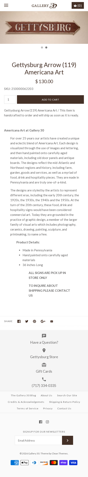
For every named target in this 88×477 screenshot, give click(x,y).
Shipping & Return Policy (64, 401)
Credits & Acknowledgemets (26, 401)
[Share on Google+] (43, 321)
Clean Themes (60, 453)
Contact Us (64, 408)
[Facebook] (40, 421)
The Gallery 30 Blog (23, 395)
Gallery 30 (33, 453)
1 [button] (42, 48)
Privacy (48, 408)
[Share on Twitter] (26, 321)
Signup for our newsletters (44, 431)
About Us (46, 395)
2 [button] (46, 48)
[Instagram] (47, 421)
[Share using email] (51, 321)
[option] (44, 27)
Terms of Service (27, 408)
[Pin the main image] (34, 321)
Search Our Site (67, 395)
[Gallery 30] (44, 5)
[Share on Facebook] (18, 321)
